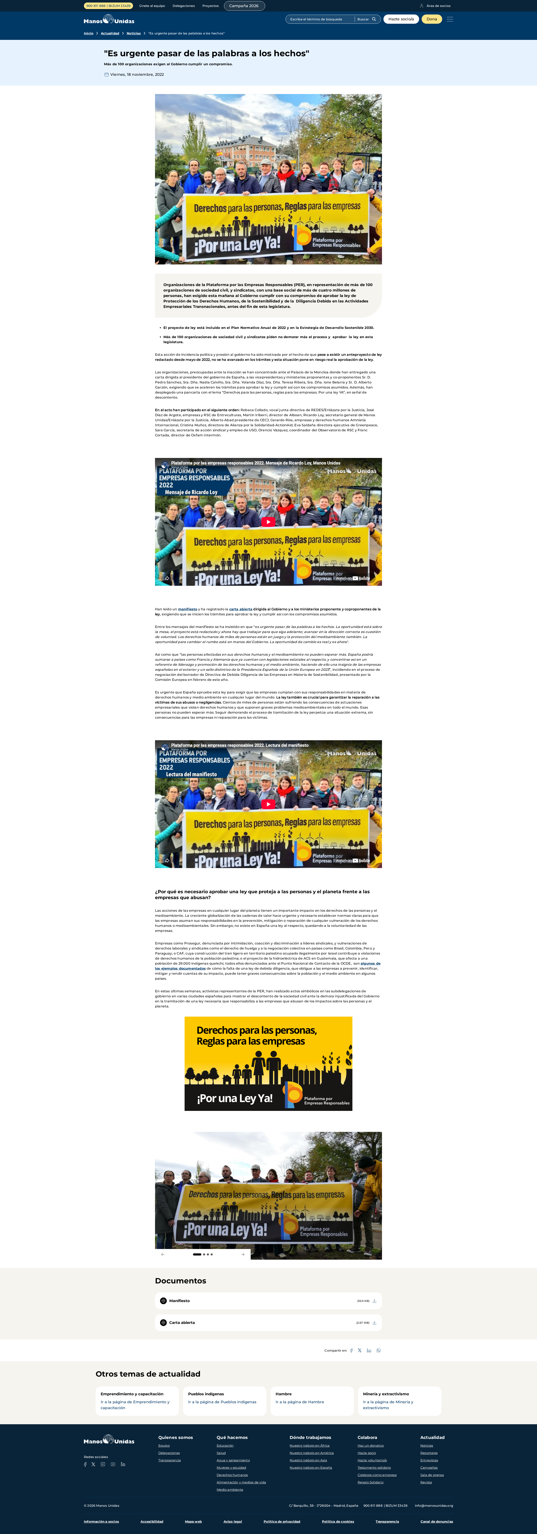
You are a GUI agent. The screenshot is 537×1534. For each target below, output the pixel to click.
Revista (426, 1482)
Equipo (164, 1446)
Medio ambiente (230, 1490)
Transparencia (169, 1460)
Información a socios (101, 1522)
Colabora (367, 1437)
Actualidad (110, 33)
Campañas (429, 1468)
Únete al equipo (152, 6)
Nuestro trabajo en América (312, 1453)
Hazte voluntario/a (372, 1460)
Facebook (85, 1464)
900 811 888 (96, 6)
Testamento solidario (374, 1468)
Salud (221, 1453)
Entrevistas (429, 1460)
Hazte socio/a (401, 19)
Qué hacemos (232, 1437)
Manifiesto (179, 1301)
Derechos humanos (232, 1475)
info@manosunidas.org (434, 1506)
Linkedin (122, 1464)
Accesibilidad (152, 1522)
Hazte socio (367, 1453)
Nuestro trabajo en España (311, 1468)
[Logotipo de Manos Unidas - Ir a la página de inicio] (109, 22)
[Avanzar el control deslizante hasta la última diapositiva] (163, 1254)
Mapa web (193, 1522)
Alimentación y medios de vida (241, 1482)
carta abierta (241, 609)
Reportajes (429, 1453)
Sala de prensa (432, 1475)
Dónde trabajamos (310, 1437)
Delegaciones (184, 6)
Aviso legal (233, 1522)
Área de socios (439, 6)
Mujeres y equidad (231, 1468)
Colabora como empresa (377, 1475)
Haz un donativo (371, 1446)
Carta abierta (182, 1322)
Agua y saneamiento (233, 1460)
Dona (432, 19)
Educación (225, 1446)
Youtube (112, 1464)
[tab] (197, 1254)
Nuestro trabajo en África (310, 1446)
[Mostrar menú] (449, 19)
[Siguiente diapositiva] (243, 1254)
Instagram (102, 1464)
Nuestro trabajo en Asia (308, 1460)
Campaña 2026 (243, 6)
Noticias (134, 33)
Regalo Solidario (370, 1482)
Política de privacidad (282, 1522)
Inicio (88, 33)
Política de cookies (338, 1522)
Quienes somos (175, 1437)
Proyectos (210, 6)
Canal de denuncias (437, 1522)
